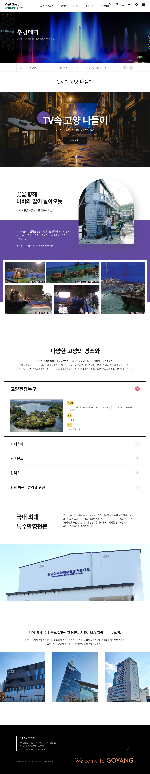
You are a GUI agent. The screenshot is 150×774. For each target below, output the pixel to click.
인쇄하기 (131, 67)
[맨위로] (129, 751)
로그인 (129, 6)
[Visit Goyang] (14, 6)
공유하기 (125, 67)
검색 (110, 6)
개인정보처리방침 (27, 737)
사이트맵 (143, 6)
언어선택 (136, 6)
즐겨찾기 (116, 6)
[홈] (21, 67)
